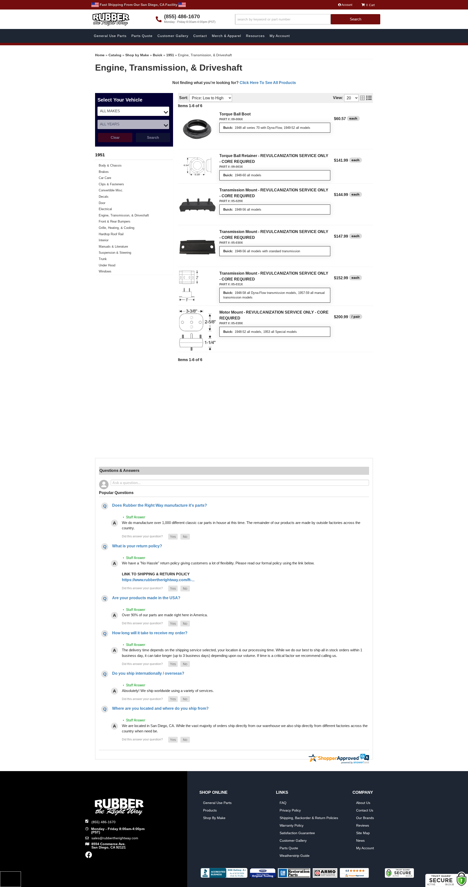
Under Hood (107, 265)
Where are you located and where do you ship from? (160, 708)
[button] (307, 19)
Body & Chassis (110, 165)
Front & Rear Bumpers (114, 221)
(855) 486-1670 (103, 822)
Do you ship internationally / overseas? (148, 673)
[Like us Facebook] (88, 856)
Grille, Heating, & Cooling (116, 228)
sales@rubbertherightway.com (114, 838)
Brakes (104, 172)
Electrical (105, 209)
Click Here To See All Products (268, 83)
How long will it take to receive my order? (149, 633)
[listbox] (133, 111)
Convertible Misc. (111, 190)
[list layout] (369, 98)
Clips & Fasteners (111, 184)
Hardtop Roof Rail (111, 234)
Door (102, 203)
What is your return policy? (137, 546)
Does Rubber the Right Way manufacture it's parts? (159, 505)
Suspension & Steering (115, 252)
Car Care (105, 178)
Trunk (103, 259)
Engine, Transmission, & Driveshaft (124, 215)
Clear (115, 137)
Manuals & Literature (113, 246)
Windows (105, 271)
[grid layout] (362, 98)
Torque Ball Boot (235, 114)
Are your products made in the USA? (146, 598)
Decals (103, 196)
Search (153, 137)
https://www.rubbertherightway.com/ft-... (158, 580)
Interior (103, 240)
